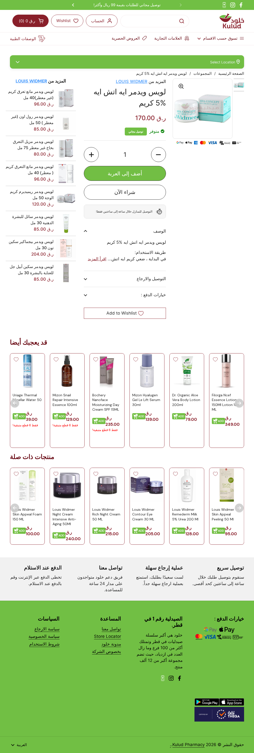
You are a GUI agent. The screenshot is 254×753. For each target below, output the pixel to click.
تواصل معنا (111, 628)
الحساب (97, 20)
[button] (158, 154)
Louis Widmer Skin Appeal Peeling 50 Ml (223, 514)
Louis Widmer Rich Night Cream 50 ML (106, 514)
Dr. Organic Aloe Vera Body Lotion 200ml (186, 400)
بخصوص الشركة (106, 651)
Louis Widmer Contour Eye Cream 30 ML (143, 514)
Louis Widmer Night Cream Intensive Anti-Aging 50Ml (64, 516)
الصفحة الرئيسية (231, 73)
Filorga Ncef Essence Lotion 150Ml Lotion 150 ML (225, 402)
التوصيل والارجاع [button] (151, 278)
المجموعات (202, 73)
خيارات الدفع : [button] (153, 294)
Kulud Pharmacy (188, 744)
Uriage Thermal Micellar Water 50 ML (27, 400)
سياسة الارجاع (47, 628)
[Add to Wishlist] (215, 359)
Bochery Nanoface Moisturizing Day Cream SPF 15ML (105, 402)
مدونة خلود (111, 644)
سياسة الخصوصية (44, 636)
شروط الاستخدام (44, 644)
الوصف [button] (159, 231)
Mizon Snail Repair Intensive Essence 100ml (65, 400)
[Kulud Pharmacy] (231, 21)
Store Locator (107, 636)
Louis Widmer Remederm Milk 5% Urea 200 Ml (185, 514)
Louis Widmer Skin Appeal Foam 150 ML (27, 514)
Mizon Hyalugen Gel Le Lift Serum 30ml (146, 400)
